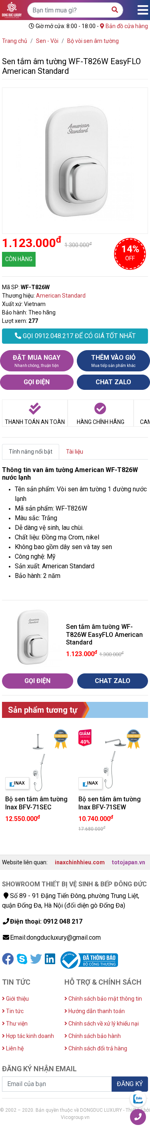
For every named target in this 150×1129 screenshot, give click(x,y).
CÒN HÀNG (18, 259)
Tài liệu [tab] (74, 451)
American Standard (61, 295)
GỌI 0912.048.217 (78, 336)
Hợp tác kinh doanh (29, 1036)
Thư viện (16, 1023)
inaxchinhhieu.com (80, 862)
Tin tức (14, 1011)
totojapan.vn (128, 862)
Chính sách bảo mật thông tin (104, 998)
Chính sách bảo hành (94, 1036)
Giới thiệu (17, 998)
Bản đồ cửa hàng (126, 26)
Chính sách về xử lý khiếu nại (103, 1023)
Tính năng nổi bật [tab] (30, 451)
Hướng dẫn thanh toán (96, 1011)
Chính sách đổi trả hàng (97, 1048)
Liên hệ (14, 1048)
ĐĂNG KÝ (130, 1084)
